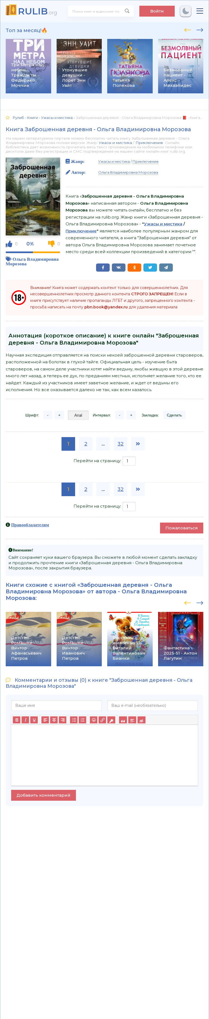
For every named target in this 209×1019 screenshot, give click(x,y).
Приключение (149, 142)
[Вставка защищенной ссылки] (111, 719)
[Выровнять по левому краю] (45, 719)
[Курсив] (25, 719)
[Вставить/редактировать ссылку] (102, 719)
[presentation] (187, 29)
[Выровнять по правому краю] (62, 719)
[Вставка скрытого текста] (141, 719)
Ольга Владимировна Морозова (128, 172)
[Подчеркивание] (34, 719)
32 (121, 444)
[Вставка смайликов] (93, 719)
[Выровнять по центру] (54, 719)
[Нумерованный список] (82, 719)
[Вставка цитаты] (123, 719)
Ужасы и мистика (115, 142)
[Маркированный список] (74, 719)
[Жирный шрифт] (16, 719)
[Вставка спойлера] (132, 719)
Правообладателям (30, 525)
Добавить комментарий (43, 795)
